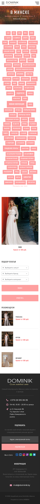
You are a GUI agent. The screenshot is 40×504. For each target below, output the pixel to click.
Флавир (19, 358)
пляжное (7, 124)
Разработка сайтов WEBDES (20, 499)
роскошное (17, 129)
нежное (30, 93)
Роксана (19, 317)
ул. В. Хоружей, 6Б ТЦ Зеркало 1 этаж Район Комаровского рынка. (18, 413)
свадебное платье (11, 148)
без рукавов (33, 42)
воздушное (8, 56)
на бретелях (18, 88)
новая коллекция (16, 104)
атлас (5, 42)
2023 (19, 33)
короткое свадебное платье (24, 69)
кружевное (7, 79)
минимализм (31, 83)
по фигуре (16, 124)
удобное (24, 172)
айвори (25, 38)
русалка (26, 128)
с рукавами (20, 143)
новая (25, 98)
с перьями (32, 138)
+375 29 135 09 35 (19, 400)
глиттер (26, 56)
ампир (33, 38)
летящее (7, 83)
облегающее (9, 110)
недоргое (10, 93)
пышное (7, 129)
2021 (14, 33)
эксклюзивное (20, 182)
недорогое (20, 93)
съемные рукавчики (26, 167)
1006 (20, 247)
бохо (18, 51)
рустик (34, 128)
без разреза (22, 42)
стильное (24, 163)
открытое (13, 115)
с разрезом (10, 143)
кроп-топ (29, 74)
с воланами (33, 133)
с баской (23, 133)
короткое (10, 69)
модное (9, 88)
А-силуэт (17, 38)
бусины (33, 51)
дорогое (22, 60)
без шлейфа (8, 47)
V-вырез (7, 38)
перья (32, 119)
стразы (32, 163)
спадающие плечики (27, 158)
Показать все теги (20, 186)
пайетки (24, 119)
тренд (17, 172)
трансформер (8, 172)
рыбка (5, 133)
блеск (24, 47)
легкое (34, 79)
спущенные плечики (11, 163)
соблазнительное (11, 158)
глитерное (18, 56)
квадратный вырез (29, 65)
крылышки (25, 79)
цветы (18, 177)
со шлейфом (28, 154)
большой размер (9, 51)
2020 (8, 33)
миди (14, 83)
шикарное (27, 177)
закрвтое (8, 65)
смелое (34, 148)
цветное (10, 177)
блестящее (32, 47)
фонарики (33, 172)
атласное (13, 42)
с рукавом (30, 143)
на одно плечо (29, 88)
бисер (17, 47)
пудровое (33, 124)
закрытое (17, 65)
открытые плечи (24, 115)
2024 (25, 33)
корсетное (11, 74)
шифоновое (8, 182)
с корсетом (14, 133)
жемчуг (30, 60)
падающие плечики (12, 119)
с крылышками (20, 138)
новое (30, 104)
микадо (21, 83)
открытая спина (29, 110)
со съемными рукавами (14, 154)
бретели (25, 51)
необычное (16, 98)
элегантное (31, 182)
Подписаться (20, 447)
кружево (16, 79)
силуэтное (25, 148)
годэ (33, 56)
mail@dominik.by (21, 485)
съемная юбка (12, 167)
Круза (18, 338)
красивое (20, 74)
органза (18, 110)
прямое (24, 124)
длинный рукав (12, 60)
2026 (31, 33)
